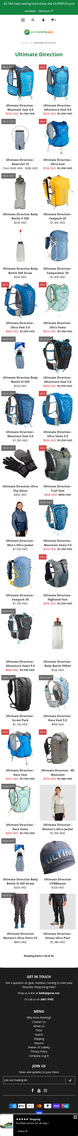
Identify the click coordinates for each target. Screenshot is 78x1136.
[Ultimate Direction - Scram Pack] (20, 694)
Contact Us (39, 1022)
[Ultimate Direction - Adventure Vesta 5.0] (20, 628)
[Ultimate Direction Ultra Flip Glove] (20, 464)
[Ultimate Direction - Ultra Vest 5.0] (20, 301)
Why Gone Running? (39, 1017)
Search (39, 1034)
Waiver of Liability (39, 1047)
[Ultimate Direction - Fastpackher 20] (58, 247)
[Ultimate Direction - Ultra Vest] (58, 138)
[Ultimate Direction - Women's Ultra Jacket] (58, 803)
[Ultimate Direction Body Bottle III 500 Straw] (20, 857)
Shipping (39, 1038)
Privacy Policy (39, 1051)
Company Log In (39, 1056)
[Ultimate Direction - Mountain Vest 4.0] (20, 83)
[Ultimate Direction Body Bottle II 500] (20, 192)
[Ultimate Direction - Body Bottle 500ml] (58, 634)
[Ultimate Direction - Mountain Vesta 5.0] (58, 519)
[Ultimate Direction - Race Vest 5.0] (58, 694)
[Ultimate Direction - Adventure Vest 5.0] (58, 355)
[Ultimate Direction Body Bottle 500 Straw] (20, 247)
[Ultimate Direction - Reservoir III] (20, 138)
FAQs (39, 1030)
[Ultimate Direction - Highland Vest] (58, 573)
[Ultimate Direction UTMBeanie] (58, 857)
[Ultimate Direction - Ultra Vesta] (58, 301)
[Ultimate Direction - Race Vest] (20, 748)
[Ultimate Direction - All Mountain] (58, 748)
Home (25, 42)
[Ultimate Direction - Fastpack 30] (20, 573)
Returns (39, 1043)
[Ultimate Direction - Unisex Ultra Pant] (58, 912)
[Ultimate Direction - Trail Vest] (58, 464)
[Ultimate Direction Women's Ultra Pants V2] (20, 912)
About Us (39, 1026)
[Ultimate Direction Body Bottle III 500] (20, 355)
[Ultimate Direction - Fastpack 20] (58, 192)
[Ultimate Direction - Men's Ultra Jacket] (20, 519)
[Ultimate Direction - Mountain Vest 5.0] (20, 410)
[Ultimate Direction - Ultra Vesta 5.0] (58, 410)
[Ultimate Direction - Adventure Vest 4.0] (58, 83)
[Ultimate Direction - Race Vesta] (20, 803)
